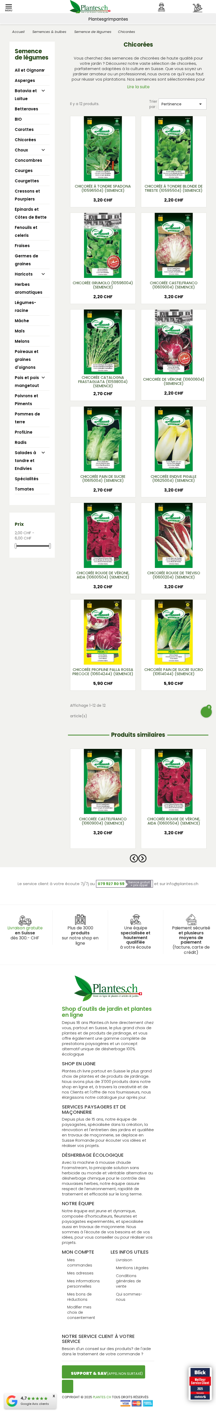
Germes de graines (26, 260)
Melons (22, 341)
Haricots (24, 274)
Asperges (25, 80)
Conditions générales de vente (128, 1281)
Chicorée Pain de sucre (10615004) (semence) (102, 478)
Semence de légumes (31, 54)
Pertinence (182, 104)
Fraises (22, 245)
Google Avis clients (35, 1404)
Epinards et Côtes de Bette (31, 213)
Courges (24, 170)
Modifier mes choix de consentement (81, 1312)
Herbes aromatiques (28, 288)
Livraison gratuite (25, 928)
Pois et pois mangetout (27, 381)
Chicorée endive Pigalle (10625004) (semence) (174, 478)
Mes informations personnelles (83, 1283)
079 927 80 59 (111, 883)
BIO (18, 119)
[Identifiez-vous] (161, 7)
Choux (21, 150)
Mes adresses (80, 1273)
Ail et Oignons (29, 70)
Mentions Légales (132, 1267)
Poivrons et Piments (26, 399)
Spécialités (26, 479)
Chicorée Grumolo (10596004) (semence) (103, 285)
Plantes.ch (102, 1397)
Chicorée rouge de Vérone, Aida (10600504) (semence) (102, 575)
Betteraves (26, 109)
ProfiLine (23, 432)
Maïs (20, 331)
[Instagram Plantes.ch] (67, 1386)
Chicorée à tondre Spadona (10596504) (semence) (103, 188)
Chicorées (25, 140)
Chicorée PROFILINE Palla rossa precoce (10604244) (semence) (102, 671)
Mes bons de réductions (79, 1297)
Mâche (22, 320)
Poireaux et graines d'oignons (26, 359)
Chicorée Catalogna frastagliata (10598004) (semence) (103, 382)
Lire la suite (138, 87)
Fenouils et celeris (26, 231)
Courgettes (27, 181)
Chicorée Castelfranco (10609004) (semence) (174, 285)
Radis (21, 442)
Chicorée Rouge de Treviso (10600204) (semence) (173, 575)
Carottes (24, 129)
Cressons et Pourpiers (27, 195)
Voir (103, 173)
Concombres (28, 160)
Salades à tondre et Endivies (25, 460)
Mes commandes (79, 1262)
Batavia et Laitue (26, 94)
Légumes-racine (25, 306)
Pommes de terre (27, 418)
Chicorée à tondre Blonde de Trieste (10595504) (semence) (174, 188)
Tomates (24, 489)
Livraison (124, 1260)
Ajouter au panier (103, 201)
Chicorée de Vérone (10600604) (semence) (173, 381)
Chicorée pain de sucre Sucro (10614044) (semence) (173, 671)
